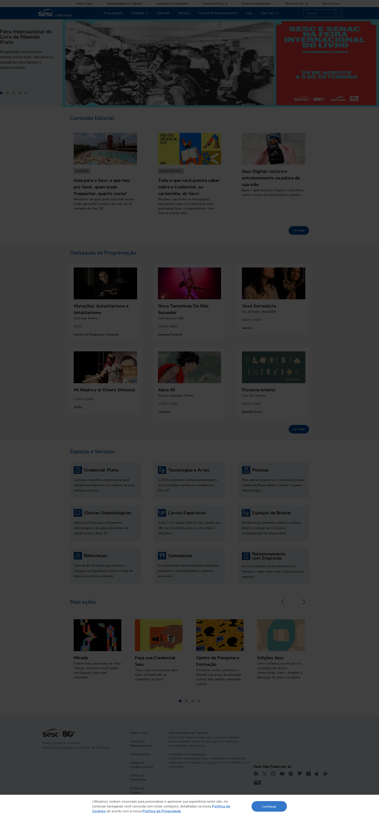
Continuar (269, 806)
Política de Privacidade (161, 811)
